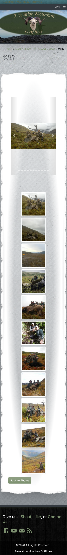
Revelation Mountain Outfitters (22, 2)
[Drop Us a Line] (22, 531)
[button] (58, 7)
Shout (26, 516)
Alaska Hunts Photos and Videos (35, 49)
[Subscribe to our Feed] (29, 531)
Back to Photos (19, 480)
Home (8, 49)
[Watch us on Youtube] (14, 531)
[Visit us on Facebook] (6, 531)
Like (37, 516)
